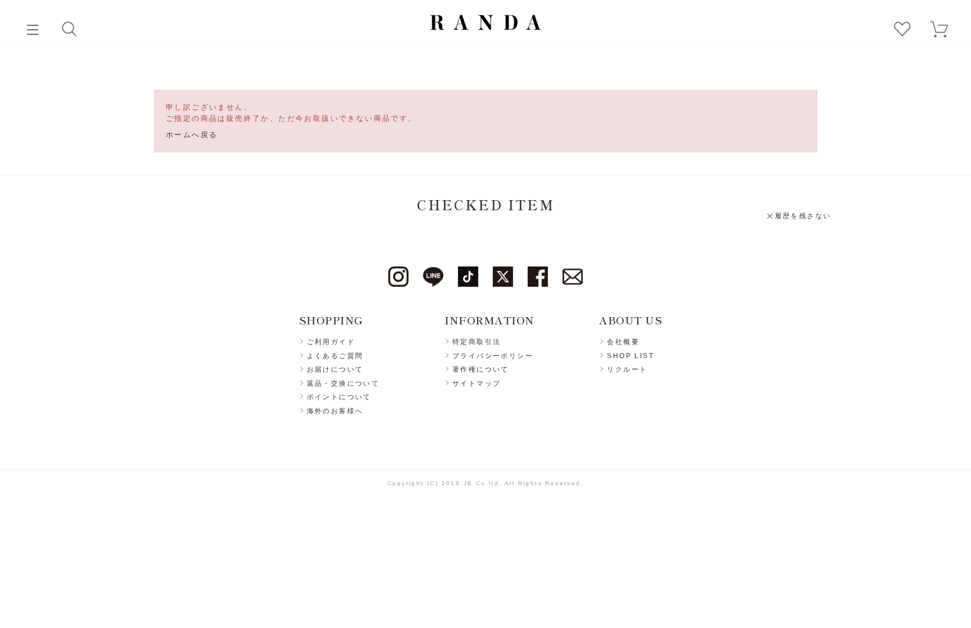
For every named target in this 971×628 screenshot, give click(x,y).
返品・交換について (343, 383)
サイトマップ (476, 383)
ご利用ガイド (331, 342)
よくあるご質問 (335, 356)
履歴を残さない (803, 216)
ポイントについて (339, 397)
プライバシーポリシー (492, 356)
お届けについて (335, 369)
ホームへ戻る (191, 134)
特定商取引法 (476, 342)
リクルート (627, 369)
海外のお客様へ (335, 411)
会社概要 (623, 342)
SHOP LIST (630, 356)
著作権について (480, 369)
